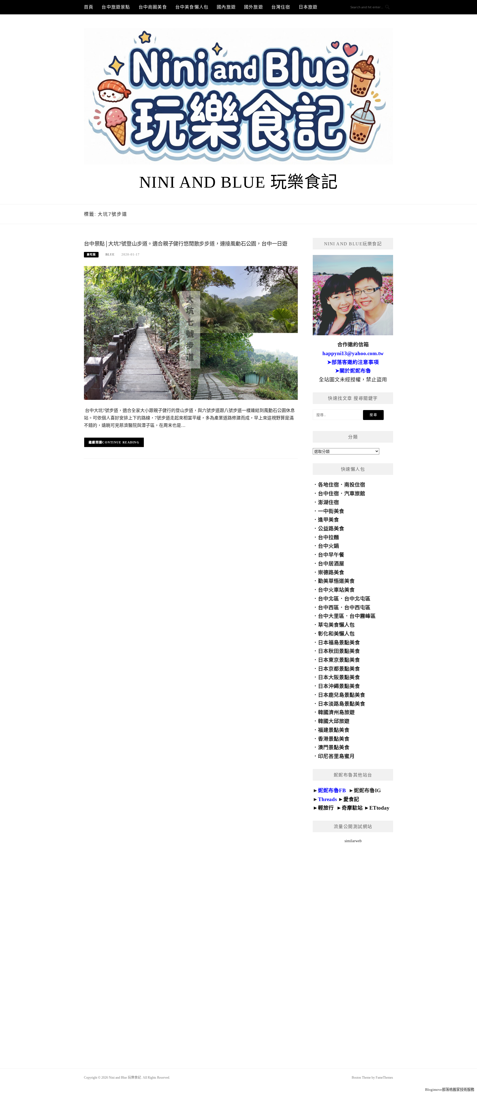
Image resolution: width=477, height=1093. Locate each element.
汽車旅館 (354, 493)
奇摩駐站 (352, 808)
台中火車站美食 (336, 590)
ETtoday (379, 808)
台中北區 (328, 599)
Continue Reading (120, 442)
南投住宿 (354, 485)
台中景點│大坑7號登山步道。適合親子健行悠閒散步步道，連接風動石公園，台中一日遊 (185, 244)
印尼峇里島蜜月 (336, 756)
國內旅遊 (226, 7)
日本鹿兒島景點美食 (341, 695)
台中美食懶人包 (191, 7)
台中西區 (328, 607)
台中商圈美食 (153, 7)
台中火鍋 (328, 546)
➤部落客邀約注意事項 (353, 362)
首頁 (88, 7)
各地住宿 (328, 485)
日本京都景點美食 (339, 669)
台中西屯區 (357, 607)
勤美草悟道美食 (336, 581)
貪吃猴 (91, 254)
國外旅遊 (253, 7)
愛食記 (351, 799)
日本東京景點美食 (339, 660)
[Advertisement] (353, 948)
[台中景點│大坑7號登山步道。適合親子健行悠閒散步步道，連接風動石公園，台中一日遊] (191, 333)
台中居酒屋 (331, 564)
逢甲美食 (328, 520)
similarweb (353, 841)
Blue (110, 254)
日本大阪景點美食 (339, 677)
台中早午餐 (331, 555)
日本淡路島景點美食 (341, 704)
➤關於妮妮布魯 (353, 371)
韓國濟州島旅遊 (336, 712)
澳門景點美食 (333, 747)
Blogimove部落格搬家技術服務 (449, 1089)
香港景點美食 (333, 739)
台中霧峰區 (362, 616)
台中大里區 (331, 616)
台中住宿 (328, 493)
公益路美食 (331, 528)
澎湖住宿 (328, 502)
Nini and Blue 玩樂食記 (238, 182)
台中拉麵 (328, 537)
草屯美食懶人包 (336, 625)
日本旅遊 (308, 7)
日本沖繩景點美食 (339, 686)
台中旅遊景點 (116, 7)
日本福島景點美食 (339, 642)
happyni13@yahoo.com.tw (353, 353)
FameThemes (384, 1077)
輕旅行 (326, 808)
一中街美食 (331, 511)
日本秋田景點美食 (339, 651)
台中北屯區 (357, 599)
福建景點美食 (333, 730)
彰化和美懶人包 (336, 634)
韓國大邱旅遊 (333, 721)
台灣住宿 (280, 7)
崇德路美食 (331, 572)
